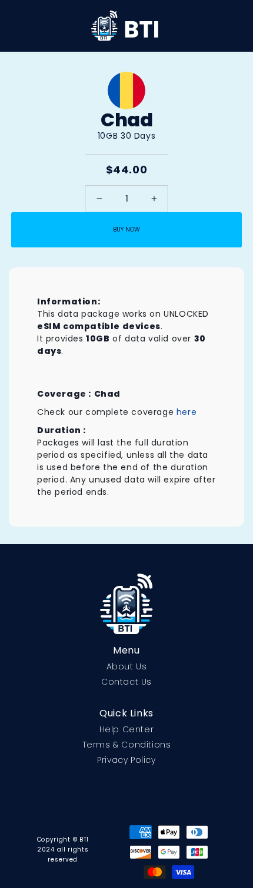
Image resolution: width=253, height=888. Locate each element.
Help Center (126, 729)
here (187, 412)
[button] (15, 26)
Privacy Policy (126, 760)
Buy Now (126, 229)
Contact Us (126, 682)
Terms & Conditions (126, 744)
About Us (126, 666)
